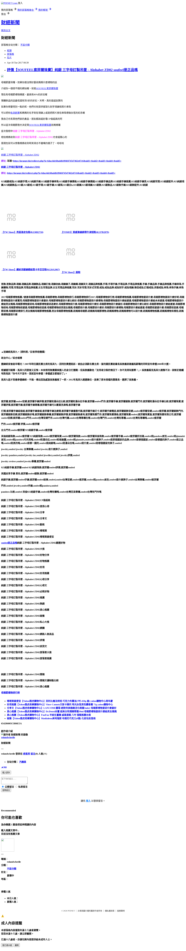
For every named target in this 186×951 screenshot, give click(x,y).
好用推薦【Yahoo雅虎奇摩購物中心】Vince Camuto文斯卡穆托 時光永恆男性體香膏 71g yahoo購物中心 (60, 704)
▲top (4, 767)
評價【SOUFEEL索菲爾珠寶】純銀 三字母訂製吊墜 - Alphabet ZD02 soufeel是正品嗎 (72, 70)
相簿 (9, 50)
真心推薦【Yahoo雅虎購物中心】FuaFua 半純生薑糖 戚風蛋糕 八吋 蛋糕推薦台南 (49, 715)
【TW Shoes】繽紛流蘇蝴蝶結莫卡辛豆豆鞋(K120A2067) (31, 269)
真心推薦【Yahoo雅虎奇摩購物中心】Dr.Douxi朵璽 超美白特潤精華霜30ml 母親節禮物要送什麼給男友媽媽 (62, 711)
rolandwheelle (8, 737)
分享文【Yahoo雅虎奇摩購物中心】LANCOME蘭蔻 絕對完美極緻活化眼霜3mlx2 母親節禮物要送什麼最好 (61, 708)
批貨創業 (15, 113)
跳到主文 (5, 30)
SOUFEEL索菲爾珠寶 (47, 88)
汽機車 (22, 762)
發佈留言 (6, 790)
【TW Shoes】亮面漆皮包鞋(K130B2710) (22, 232)
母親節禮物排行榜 (10, 692)
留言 (33, 754)
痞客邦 (26, 754)
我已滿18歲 (7, 945)
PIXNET (71, 911)
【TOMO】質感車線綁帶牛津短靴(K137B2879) (85, 232)
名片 (9, 57)
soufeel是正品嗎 (9, 543)
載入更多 (6, 772)
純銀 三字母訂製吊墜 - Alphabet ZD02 (20, 155)
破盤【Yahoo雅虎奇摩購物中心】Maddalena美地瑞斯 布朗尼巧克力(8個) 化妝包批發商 (51, 718)
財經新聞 (10, 22)
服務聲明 (121, 911)
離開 (17, 945)
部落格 (10, 54)
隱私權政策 (109, 911)
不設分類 (25, 45)
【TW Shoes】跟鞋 (70, 272)
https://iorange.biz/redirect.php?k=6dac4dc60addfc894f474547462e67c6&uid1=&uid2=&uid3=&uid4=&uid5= (67, 161)
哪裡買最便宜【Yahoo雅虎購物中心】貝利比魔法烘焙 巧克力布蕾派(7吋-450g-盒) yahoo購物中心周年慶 (60, 701)
